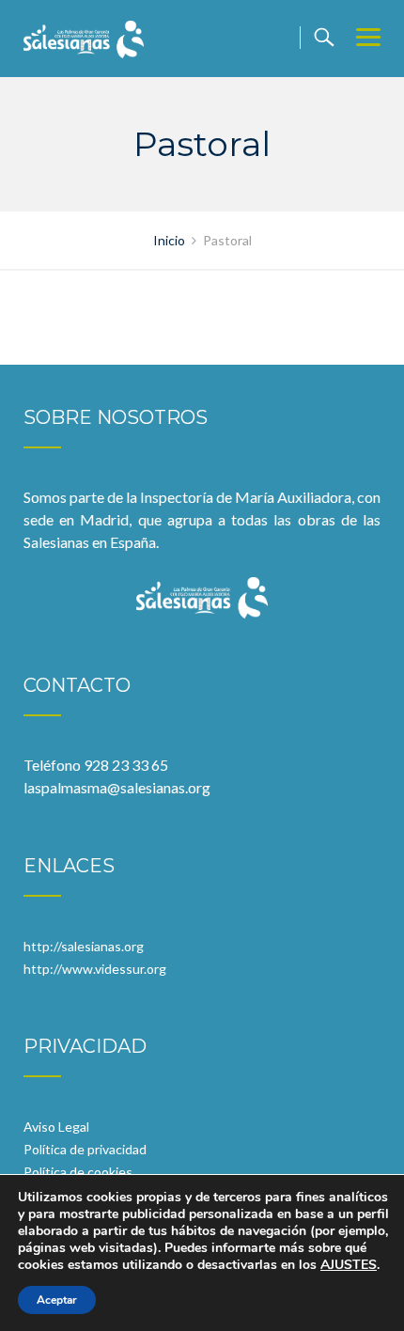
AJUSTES (348, 1265)
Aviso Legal (56, 1127)
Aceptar (57, 1300)
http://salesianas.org (83, 946)
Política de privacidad (85, 1149)
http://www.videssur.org (94, 969)
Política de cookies (77, 1172)
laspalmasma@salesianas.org (116, 787)
